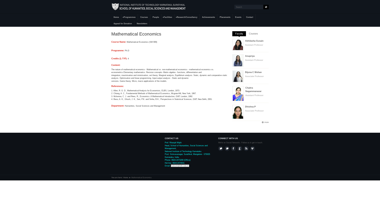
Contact (249, 17)
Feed (246, 148)
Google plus (239, 148)
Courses (144, 17)
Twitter (227, 148)
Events (238, 17)
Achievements (208, 17)
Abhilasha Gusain (254, 41)
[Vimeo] (252, 148)
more (266, 122)
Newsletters (142, 23)
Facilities (167, 17)
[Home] (149, 7)
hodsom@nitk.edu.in (180, 166)
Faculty (240, 33)
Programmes (128, 17)
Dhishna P (250, 106)
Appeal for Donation (123, 23)
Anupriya (250, 56)
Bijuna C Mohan (253, 72)
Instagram (220, 148)
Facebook (233, 148)
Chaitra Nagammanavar (253, 89)
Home (116, 17)
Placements (225, 17)
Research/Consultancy (186, 17)
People (156, 17)
